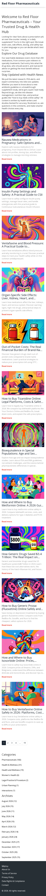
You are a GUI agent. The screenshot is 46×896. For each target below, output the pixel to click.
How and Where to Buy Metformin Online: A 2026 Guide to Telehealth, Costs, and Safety (23, 504)
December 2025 (10, 842)
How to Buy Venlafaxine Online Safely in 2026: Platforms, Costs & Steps (22, 711)
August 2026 (9, 801)
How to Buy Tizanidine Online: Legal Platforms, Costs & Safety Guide (22, 400)
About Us (6, 869)
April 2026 (8, 821)
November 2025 (11, 847)
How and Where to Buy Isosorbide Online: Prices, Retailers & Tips (18, 659)
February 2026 (10, 831)
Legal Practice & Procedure (15, 780)
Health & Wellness (12, 765)
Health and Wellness (13, 770)
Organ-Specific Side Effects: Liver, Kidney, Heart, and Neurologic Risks (19, 296)
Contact (5, 885)
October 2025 (9, 852)
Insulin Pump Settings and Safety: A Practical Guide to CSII (22, 193)
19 (25, 743)
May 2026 (8, 816)
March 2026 (9, 826)
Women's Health (10, 775)
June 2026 (8, 811)
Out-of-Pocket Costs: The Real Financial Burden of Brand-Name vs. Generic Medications (23, 348)
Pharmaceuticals (11, 759)
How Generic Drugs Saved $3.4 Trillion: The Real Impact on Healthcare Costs (22, 555)
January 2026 (9, 837)
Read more (7, 159)
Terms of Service (9, 873)
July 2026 (7, 806)
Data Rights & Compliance (13, 881)
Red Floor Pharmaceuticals (20, 3)
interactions (8, 790)
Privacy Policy (8, 877)
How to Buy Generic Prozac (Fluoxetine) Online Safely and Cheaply (21, 607)
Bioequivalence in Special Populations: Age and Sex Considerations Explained (18, 452)
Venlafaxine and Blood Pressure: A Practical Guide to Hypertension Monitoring (23, 245)
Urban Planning (10, 785)
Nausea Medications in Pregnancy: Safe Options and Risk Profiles (21, 141)
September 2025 (11, 857)
